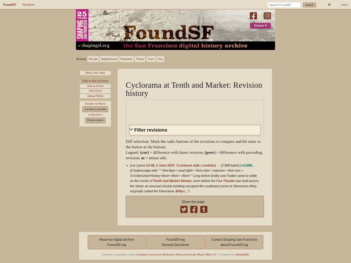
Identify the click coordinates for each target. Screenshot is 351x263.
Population (126, 59)
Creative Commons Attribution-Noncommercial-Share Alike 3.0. (176, 254)
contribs (208, 165)
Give (160, 59)
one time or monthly (95, 109)
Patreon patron (95, 120)
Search (309, 4)
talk (197, 165)
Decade (93, 59)
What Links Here (95, 72)
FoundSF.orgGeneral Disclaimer (175, 242)
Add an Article (95, 86)
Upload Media (95, 95)
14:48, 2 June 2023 (160, 165)
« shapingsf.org (93, 45)
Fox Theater (225, 181)
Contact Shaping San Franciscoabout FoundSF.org (234, 242)
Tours (151, 59)
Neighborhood (109, 59)
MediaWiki (242, 254)
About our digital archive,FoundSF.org (117, 242)
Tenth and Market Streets (172, 181)
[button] (194, 130)
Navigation (28, 4)
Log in (344, 4)
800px (180, 191)
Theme (140, 59)
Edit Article (95, 90)
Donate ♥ (260, 25)
